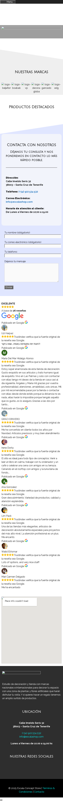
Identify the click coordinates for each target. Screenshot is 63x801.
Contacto (39, 791)
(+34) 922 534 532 (28, 191)
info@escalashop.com (19, 201)
